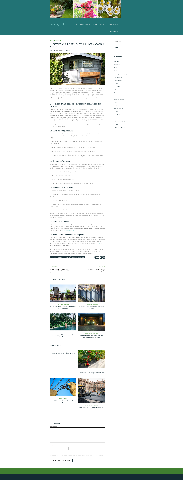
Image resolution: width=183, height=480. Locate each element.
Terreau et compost (119, 127)
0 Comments (67, 50)
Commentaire (53, 426)
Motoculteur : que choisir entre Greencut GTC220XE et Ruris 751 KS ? (59, 271)
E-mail (70, 445)
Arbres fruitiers (113, 24)
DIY (76, 24)
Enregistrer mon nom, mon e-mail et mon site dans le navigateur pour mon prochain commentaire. (76, 455)
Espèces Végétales (119, 99)
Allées (115, 67)
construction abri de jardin (64, 257)
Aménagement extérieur (56, 40)
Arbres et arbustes (63, 351)
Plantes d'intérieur (119, 118)
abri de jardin (53, 257)
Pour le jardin (57, 24)
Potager (102, 24)
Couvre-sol (91, 370)
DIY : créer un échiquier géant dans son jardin (96, 270)
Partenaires (114, 31)
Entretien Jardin (85, 24)
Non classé (117, 114)
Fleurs (95, 24)
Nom (51, 445)
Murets (116, 111)
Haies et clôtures (118, 108)
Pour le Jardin (91, 476)
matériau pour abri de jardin (77, 257)
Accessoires (117, 64)
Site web (89, 445)
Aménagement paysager (121, 74)
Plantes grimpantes (119, 121)
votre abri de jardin (67, 230)
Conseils (116, 83)
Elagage (116, 93)
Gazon (115, 105)
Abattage (116, 61)
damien (53, 50)
